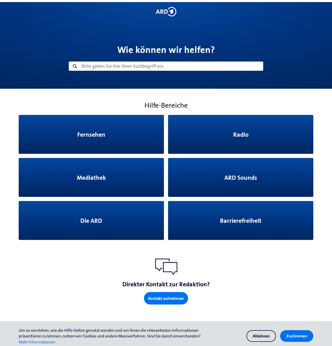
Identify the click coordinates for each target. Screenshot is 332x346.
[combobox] (166, 66)
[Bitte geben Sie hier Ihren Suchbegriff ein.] (166, 66)
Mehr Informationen (37, 341)
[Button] (166, 11)
